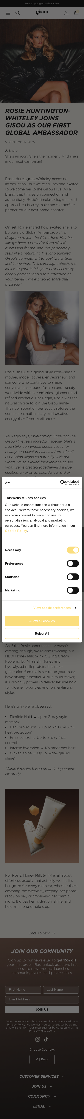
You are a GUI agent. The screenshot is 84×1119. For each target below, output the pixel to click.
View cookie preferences (52, 608)
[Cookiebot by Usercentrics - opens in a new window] (60, 482)
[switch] (73, 563)
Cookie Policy (16, 530)
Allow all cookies (42, 621)
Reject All (42, 633)
